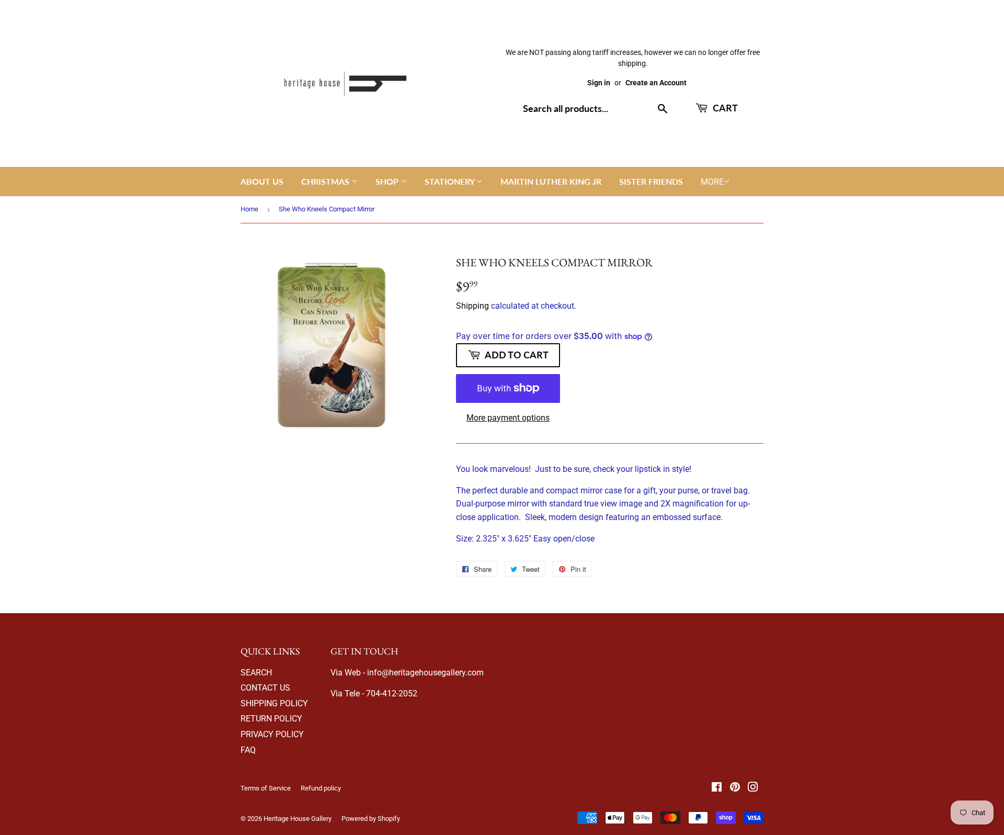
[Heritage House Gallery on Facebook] (716, 788)
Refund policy (321, 788)
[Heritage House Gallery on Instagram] (753, 788)
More (712, 182)
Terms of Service (266, 788)
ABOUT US (262, 181)
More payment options (508, 418)
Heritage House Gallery (298, 818)
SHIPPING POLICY (274, 703)
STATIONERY (450, 181)
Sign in (598, 82)
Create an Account (656, 82)
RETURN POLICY (271, 719)
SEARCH (256, 673)
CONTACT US (265, 688)
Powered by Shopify (370, 818)
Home (249, 209)
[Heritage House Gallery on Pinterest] (734, 788)
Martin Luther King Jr (550, 181)
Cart (724, 108)
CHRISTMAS (326, 181)
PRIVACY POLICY (272, 734)
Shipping (472, 306)
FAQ (248, 750)
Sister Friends (651, 181)
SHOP (388, 181)
